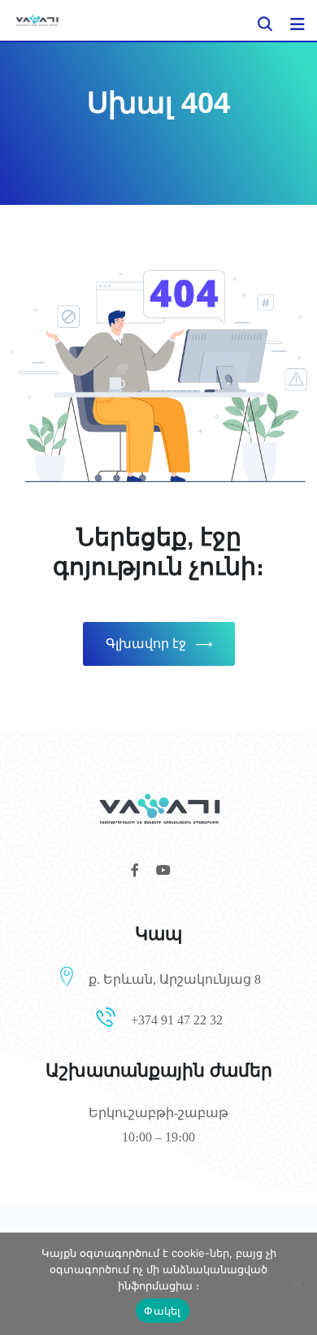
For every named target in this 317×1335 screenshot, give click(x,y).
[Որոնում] (264, 24)
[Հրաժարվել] (297, 1284)
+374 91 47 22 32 (177, 1020)
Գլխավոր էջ (146, 643)
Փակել (162, 1310)
